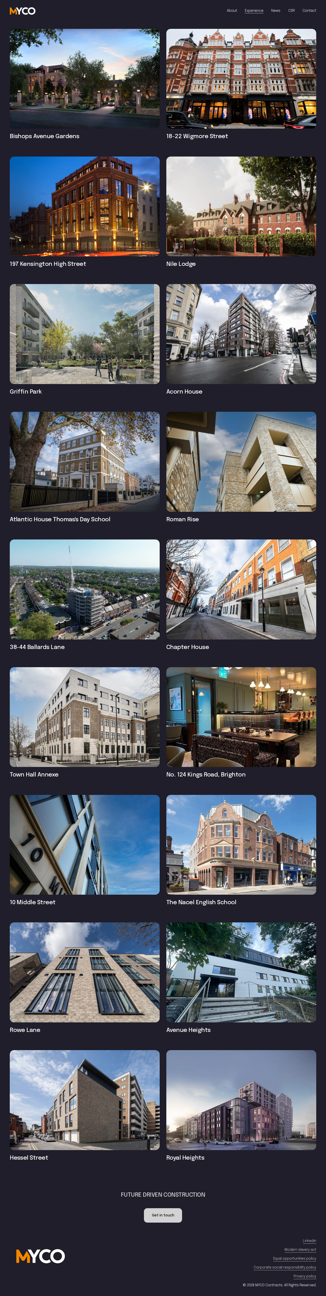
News (275, 11)
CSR (291, 11)
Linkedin (309, 1241)
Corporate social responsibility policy (285, 1267)
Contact (309, 11)
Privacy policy (305, 1276)
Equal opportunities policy (294, 1259)
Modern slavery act (300, 1250)
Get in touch (163, 1215)
